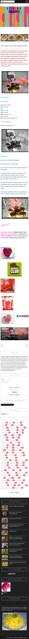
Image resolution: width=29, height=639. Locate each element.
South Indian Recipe (19, 480)
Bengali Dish (3, 427)
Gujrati (10, 452)
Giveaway (17, 450)
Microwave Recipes (21, 460)
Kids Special (3, 457)
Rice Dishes (13, 475)
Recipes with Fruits (23, 235)
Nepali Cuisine (3, 465)
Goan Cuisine (3, 452)
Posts (3, 379)
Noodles (20, 465)
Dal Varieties (3, 440)
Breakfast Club (23, 234)
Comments (4, 381)
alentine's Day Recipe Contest (17, 237)
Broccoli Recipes (4, 430)
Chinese (9, 435)
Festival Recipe (17, 447)
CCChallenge (13, 432)
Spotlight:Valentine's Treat (19, 232)
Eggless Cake (3, 447)
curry (16, 437)
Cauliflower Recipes (4, 432)
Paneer (2, 470)
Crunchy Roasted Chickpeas (15, 518)
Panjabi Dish (10, 470)
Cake (20, 430)
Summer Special (3, 485)
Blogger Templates (23, 637)
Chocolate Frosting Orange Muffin (10, 336)
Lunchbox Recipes (12, 457)
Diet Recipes (15, 442)
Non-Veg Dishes (12, 465)
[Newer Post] (2, 345)
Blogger (17, 492)
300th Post (18, 422)
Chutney (16, 435)
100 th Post (3, 422)
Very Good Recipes (12, 592)
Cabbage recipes (13, 430)
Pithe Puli (17, 470)
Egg (16, 445)
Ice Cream (3, 455)
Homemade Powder (18, 452)
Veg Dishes (23, 485)
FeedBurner (17, 394)
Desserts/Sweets (12, 440)
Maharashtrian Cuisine (5, 460)
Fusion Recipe (9, 450)
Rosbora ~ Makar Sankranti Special (16, 506)
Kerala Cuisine (20, 455)
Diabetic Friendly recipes (5, 442)
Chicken (2, 435)
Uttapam (11, 485)
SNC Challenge (3, 480)
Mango (13, 460)
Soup (11, 480)
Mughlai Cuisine (12, 462)
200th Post (10, 422)
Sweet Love (9, 235)
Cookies (10, 437)
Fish (2, 450)
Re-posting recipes (4, 475)
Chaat (20, 432)
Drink (11, 445)
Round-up (21, 475)
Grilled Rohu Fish (12, 531)
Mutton (21, 462)
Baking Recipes (17, 48)
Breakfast (21, 427)
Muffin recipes (24, 48)
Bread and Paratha (13, 427)
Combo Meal (3, 437)
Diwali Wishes (3, 445)
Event (10, 447)
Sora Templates (14, 637)
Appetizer (3, 425)
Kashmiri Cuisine (11, 455)
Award (9, 425)
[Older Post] (27, 345)
